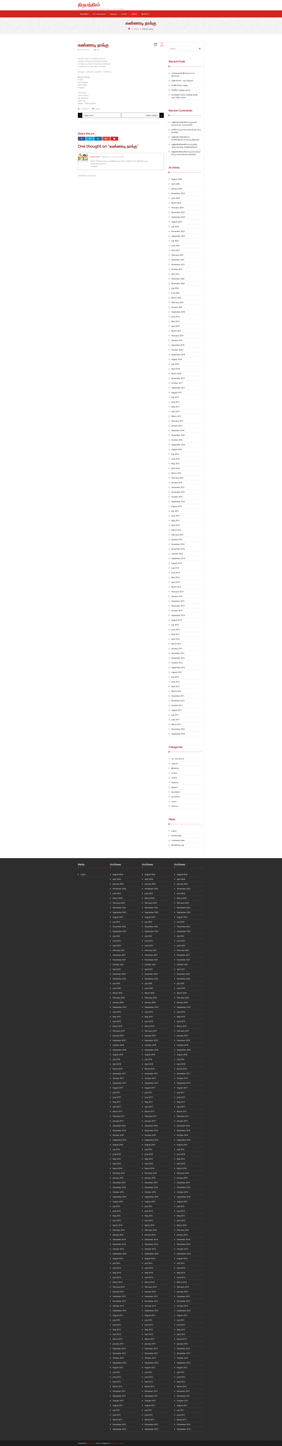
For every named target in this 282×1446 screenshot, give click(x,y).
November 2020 (178, 283)
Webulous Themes (117, 1443)
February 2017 (177, 421)
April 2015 (175, 525)
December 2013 (177, 601)
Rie (97, 50)
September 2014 (178, 558)
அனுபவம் (174, 763)
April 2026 (175, 184)
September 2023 (178, 217)
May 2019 (175, 321)
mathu (174, 129)
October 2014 (177, 553)
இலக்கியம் (145, 14)
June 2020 (175, 293)
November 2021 (178, 264)
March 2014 (176, 587)
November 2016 (178, 435)
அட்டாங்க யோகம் (99, 14)
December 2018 (177, 345)
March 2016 (176, 473)
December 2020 (177, 279)
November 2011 (178, 700)
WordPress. (91, 1443)
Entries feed (176, 835)
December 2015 (177, 487)
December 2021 (177, 260)
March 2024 (176, 203)
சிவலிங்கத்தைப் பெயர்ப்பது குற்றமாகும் (185, 139)
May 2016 (175, 463)
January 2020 (176, 307)
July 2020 (175, 288)
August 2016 (176, 449)
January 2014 (176, 596)
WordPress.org (177, 845)
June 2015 (175, 516)
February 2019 (177, 335)
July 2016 (175, 454)
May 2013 (175, 634)
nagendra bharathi (179, 122)
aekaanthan (95, 156)
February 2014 (177, 591)
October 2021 (177, 269)
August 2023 (176, 222)
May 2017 (175, 407)
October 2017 (177, 383)
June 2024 (175, 198)
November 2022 (178, 231)
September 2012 (178, 667)
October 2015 (177, 497)
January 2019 (176, 340)
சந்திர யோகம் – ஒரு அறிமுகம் (182, 80)
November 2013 (178, 606)
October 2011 (177, 705)
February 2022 (177, 255)
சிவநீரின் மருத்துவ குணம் (180, 90)
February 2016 (177, 478)
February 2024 (177, 207)
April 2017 (175, 411)
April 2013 (175, 639)
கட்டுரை (124, 14)
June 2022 (175, 245)
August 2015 (176, 506)
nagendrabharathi (179, 144)
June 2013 (175, 629)
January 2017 (176, 425)
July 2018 (175, 364)
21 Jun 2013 (84, 50)
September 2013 (178, 615)
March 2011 (176, 724)
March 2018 (176, 373)
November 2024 (178, 193)
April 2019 (175, 326)
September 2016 (178, 444)
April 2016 (175, 468)
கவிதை (134, 14)
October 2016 (177, 440)
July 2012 (175, 677)
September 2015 (178, 501)
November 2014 (178, 549)
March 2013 (176, 644)
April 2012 (175, 686)
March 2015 (176, 530)
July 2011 (175, 715)
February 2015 (177, 535)
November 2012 (178, 658)
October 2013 (177, 610)
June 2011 (175, 719)
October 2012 (177, 663)
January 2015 (176, 539)
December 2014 (177, 544)
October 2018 (177, 350)
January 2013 (176, 648)
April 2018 (175, 369)
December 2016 (177, 430)
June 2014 (175, 572)
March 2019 (176, 331)
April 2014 (175, 582)
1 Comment (84, 109)
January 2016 (176, 482)
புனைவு (174, 801)
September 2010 (178, 734)
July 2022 (175, 241)
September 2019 (178, 312)
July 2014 (175, 568)
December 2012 (177, 653)
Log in (174, 831)
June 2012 (175, 681)
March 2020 (176, 297)
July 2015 (175, 511)
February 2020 (177, 302)
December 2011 (177, 696)
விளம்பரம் (174, 806)
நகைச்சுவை (175, 796)
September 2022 (178, 236)
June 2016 (175, 459)
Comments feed (177, 840)
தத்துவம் (174, 787)
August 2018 (176, 359)
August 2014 (176, 563)
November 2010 (178, 729)
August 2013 (176, 620)
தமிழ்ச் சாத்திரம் (154, 115)
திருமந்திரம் (89, 4)
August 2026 (176, 179)
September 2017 (178, 388)
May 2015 (175, 520)
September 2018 (178, 354)
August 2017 (176, 392)
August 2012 (176, 672)
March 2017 (176, 416)
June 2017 (175, 402)
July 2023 (175, 226)
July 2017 (175, 397)
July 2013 (175, 625)
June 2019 (175, 316)
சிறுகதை (113, 14)
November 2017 (178, 378)
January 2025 (176, 188)
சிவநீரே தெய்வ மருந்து (179, 85)
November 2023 (178, 212)
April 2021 (175, 274)
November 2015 (178, 492)
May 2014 (175, 577)
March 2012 (176, 691)
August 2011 (176, 710)
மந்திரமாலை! (86, 115)
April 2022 (175, 250)
